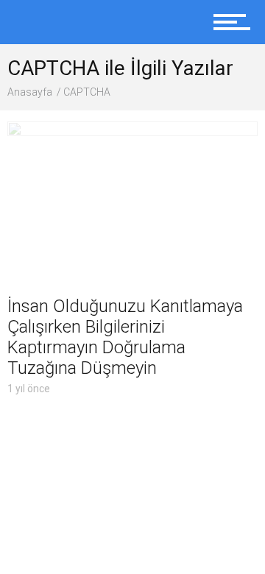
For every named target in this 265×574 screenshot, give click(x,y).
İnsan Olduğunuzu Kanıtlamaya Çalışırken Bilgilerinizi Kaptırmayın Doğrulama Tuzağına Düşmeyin (125, 337)
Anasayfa (29, 92)
